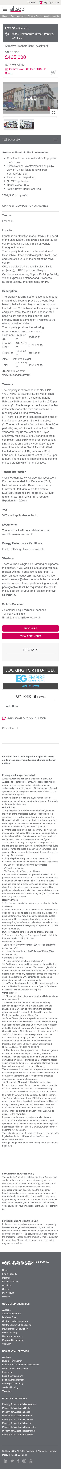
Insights (6, 1277)
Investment (7, 1372)
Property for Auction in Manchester (19, 1426)
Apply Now (30, 686)
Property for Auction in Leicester (17, 1415)
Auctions (6, 1309)
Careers (31, 2)
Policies (6, 1296)
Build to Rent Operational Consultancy (20, 1364)
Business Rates (10, 1317)
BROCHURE (30, 628)
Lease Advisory (9, 1332)
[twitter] (12, 1461)
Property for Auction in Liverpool (17, 1419)
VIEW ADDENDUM (30, 636)
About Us (6, 1285)
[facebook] (18, 1461)
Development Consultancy (15, 1328)
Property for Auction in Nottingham (18, 1430)
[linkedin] (5, 1461)
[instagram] (24, 1461)
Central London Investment (15, 1321)
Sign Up (47, 2)
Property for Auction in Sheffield (17, 1434)
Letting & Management (13, 1379)
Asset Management (11, 1313)
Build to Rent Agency (12, 1360)
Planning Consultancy (12, 1339)
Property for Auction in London (16, 1423)
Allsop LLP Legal (19, 1454)
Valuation (6, 1343)
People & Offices (10, 1281)
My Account (8, 1292)
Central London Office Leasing (16, 1324)
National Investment (11, 1336)
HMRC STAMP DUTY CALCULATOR (26, 718)
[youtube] (30, 1461)
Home (5, 1270)
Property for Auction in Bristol (16, 1407)
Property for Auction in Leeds (16, 1411)
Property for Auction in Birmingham (19, 1404)
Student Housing (10, 1387)
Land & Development (12, 1375)
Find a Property (9, 1273)
